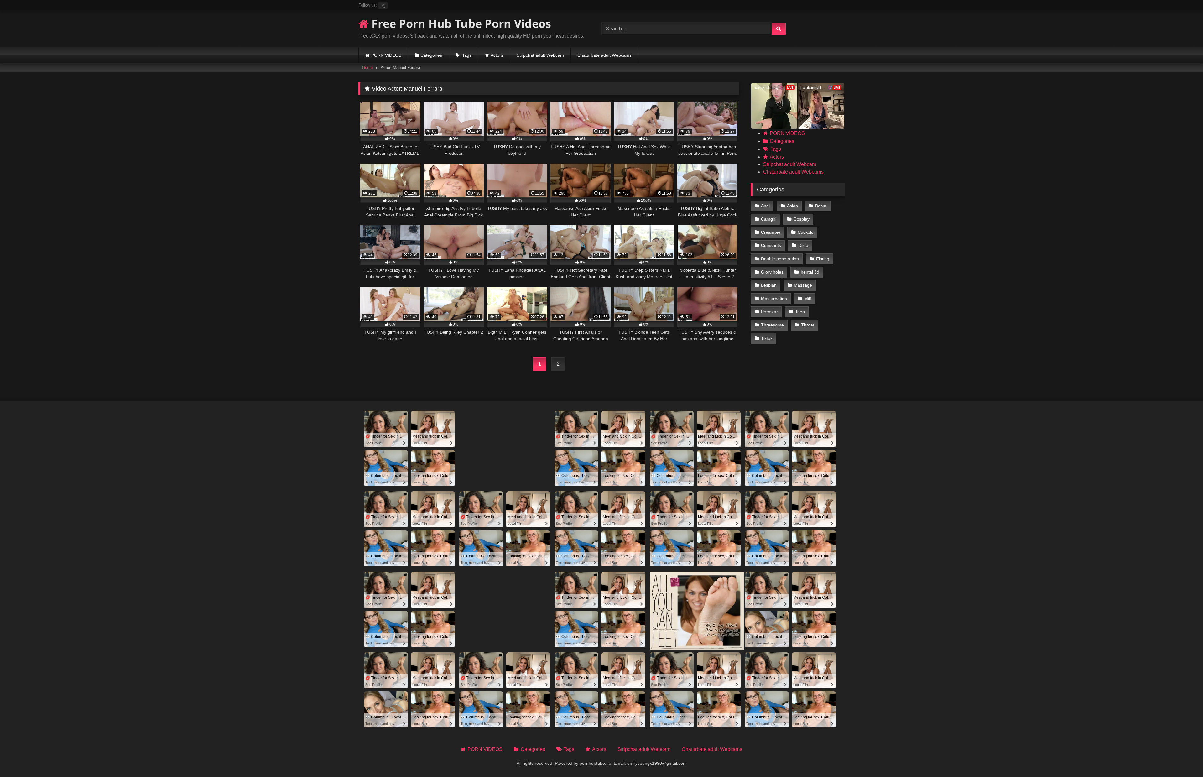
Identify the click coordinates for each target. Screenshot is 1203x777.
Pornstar (769, 311)
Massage (803, 285)
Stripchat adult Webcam (540, 55)
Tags (466, 55)
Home (367, 67)
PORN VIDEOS (386, 55)
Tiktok (767, 338)
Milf (807, 298)
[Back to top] (1183, 758)
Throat (807, 324)
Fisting (822, 258)
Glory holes (772, 271)
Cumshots (771, 245)
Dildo (803, 245)
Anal (765, 205)
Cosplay (802, 219)
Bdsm (820, 205)
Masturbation (774, 298)
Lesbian (769, 285)
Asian (792, 205)
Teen (800, 311)
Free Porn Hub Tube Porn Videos (460, 23)
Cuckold (806, 232)
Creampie (770, 232)
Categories (431, 55)
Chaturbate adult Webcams (604, 55)
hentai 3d (810, 271)
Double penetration (780, 258)
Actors (497, 55)
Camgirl (768, 219)
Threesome (772, 324)
